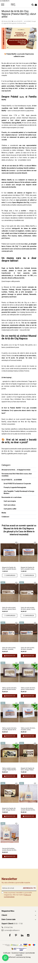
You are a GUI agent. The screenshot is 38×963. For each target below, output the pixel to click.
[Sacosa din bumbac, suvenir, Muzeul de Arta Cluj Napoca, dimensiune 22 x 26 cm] (10, 833)
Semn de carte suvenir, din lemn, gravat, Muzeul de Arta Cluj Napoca (9, 608)
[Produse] (3, 5)
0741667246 (8, 927)
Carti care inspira (10, 501)
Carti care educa (9, 505)
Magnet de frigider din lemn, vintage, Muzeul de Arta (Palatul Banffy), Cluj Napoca (9, 809)
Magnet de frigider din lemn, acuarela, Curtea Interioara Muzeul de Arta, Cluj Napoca (27, 568)
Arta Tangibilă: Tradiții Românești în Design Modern (19, 492)
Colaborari (5, 517)
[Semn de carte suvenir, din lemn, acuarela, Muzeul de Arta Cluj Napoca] (10, 632)
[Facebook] (10, 935)
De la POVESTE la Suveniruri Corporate (17, 483)
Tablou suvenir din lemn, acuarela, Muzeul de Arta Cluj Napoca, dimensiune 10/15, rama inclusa (9, 728)
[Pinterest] (16, 935)
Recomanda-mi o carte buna (11, 497)
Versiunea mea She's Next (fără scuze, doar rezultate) (17, 475)
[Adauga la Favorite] (16, 542)
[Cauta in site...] (32, 5)
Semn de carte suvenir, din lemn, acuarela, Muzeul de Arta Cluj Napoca (9, 648)
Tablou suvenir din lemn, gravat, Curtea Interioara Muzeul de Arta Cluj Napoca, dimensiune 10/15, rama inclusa (28, 688)
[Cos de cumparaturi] (36, 5)
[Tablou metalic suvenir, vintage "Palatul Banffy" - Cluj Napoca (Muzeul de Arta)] (10, 753)
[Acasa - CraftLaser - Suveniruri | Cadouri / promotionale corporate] (13, 5)
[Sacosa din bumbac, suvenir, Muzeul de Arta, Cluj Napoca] (28, 793)
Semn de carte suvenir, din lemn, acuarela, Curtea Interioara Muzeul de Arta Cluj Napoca (28, 648)
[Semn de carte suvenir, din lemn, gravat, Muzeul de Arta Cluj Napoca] (10, 592)
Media (4, 513)
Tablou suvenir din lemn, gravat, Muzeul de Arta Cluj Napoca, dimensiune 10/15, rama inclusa (9, 688)
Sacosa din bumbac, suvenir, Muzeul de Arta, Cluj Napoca (28, 809)
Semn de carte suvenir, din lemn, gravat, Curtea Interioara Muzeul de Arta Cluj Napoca (28, 608)
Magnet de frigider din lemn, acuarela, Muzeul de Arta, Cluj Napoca (9, 568)
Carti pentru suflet (10, 509)
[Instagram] (28, 935)
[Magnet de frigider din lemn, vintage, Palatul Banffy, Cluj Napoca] (28, 753)
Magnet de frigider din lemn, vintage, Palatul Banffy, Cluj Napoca (27, 769)
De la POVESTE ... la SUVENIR (22, 21)
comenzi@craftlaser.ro (12, 930)
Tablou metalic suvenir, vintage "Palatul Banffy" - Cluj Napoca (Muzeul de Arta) (9, 769)
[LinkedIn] (22, 935)
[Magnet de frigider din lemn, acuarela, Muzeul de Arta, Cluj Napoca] (10, 552)
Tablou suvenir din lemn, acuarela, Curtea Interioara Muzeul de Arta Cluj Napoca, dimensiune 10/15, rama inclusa (28, 728)
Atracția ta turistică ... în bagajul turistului (16, 470)
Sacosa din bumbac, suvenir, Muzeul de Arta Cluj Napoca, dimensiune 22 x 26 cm (9, 849)
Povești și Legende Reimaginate (15, 487)
